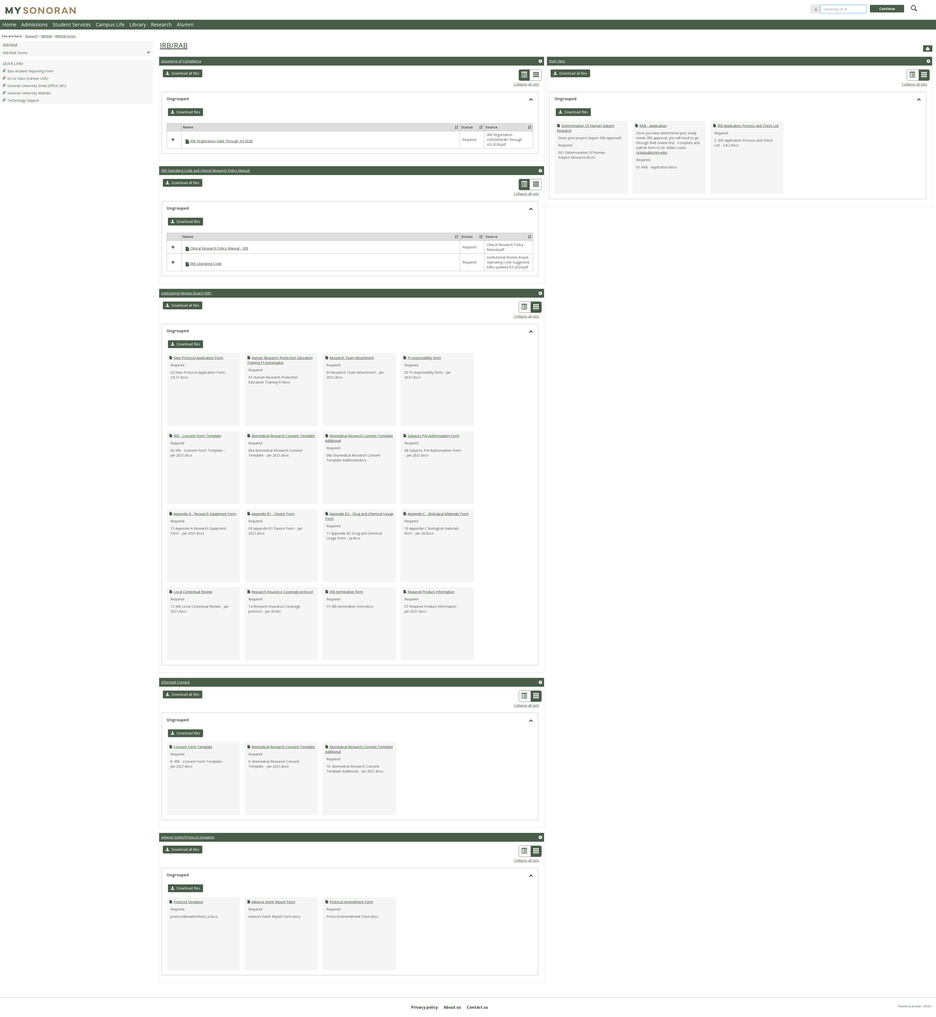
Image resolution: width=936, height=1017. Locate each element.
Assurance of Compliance (181, 61)
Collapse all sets (526, 84)
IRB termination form (346, 591)
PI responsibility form (424, 357)
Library (137, 24)
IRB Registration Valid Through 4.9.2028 (221, 141)
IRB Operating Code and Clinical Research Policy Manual (205, 170)
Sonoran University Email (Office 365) (36, 85)
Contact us (477, 1007)
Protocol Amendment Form (351, 902)
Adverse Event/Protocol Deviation (187, 837)
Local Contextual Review (193, 591)
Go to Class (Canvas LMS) (27, 78)
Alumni (185, 24)
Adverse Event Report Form (273, 902)
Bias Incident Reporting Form (30, 71)
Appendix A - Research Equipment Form (205, 513)
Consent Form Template (193, 746)
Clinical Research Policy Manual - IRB (219, 248)
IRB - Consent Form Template (197, 435)
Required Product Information (431, 591)
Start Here (557, 61)
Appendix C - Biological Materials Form (438, 513)
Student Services (72, 24)
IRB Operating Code (206, 263)
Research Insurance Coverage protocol (282, 591)
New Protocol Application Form (198, 357)
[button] (182, 73)
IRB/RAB (46, 36)
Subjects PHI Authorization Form (433, 435)
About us (452, 1007)
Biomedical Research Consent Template (283, 435)
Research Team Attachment (352, 357)
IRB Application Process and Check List (748, 125)
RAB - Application (653, 125)
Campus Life (110, 24)
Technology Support (23, 100)
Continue (887, 8)
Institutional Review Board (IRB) (186, 293)
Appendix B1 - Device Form (273, 513)
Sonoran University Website (29, 93)
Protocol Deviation (188, 902)
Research (161, 24)
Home (9, 24)
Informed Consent (175, 682)
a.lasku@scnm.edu (651, 152)
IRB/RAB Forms (65, 36)
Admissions (34, 24)
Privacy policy (424, 1007)
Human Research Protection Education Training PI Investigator (280, 360)
